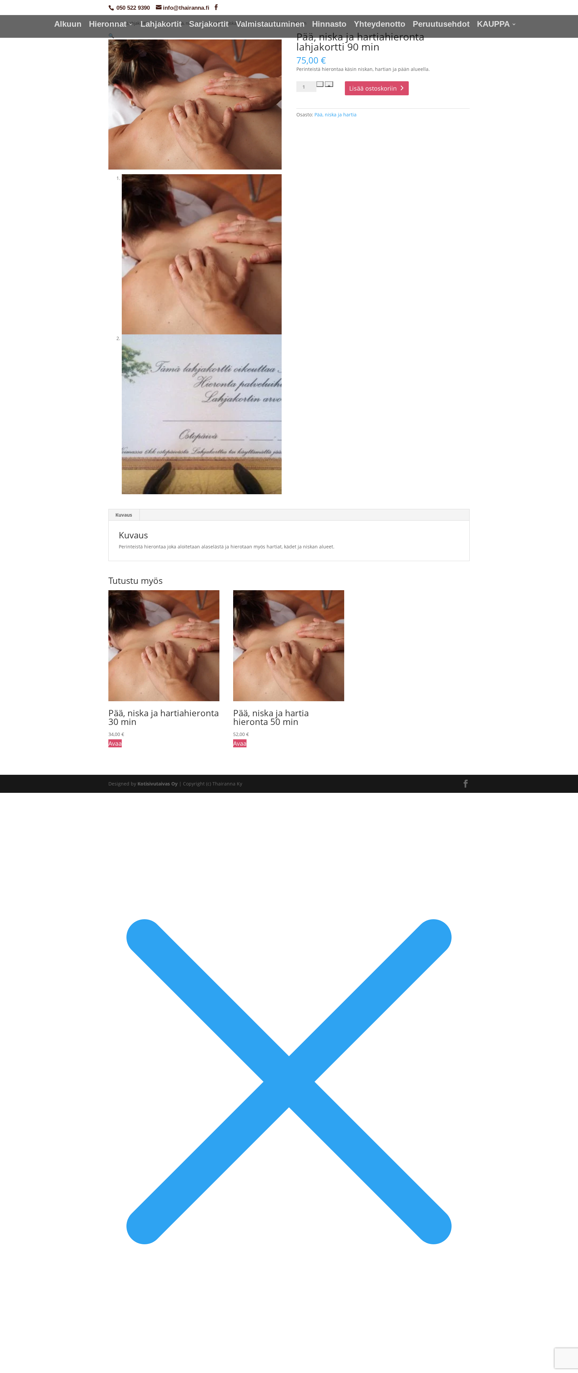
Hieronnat (107, 25)
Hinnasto (329, 25)
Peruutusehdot (441, 25)
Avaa (115, 743)
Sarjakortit (208, 25)
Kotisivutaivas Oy (157, 783)
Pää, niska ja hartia (335, 114)
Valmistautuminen (270, 25)
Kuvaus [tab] (123, 515)
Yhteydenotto (379, 25)
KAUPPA (493, 25)
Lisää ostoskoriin (373, 88)
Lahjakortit (161, 25)
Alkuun (68, 25)
